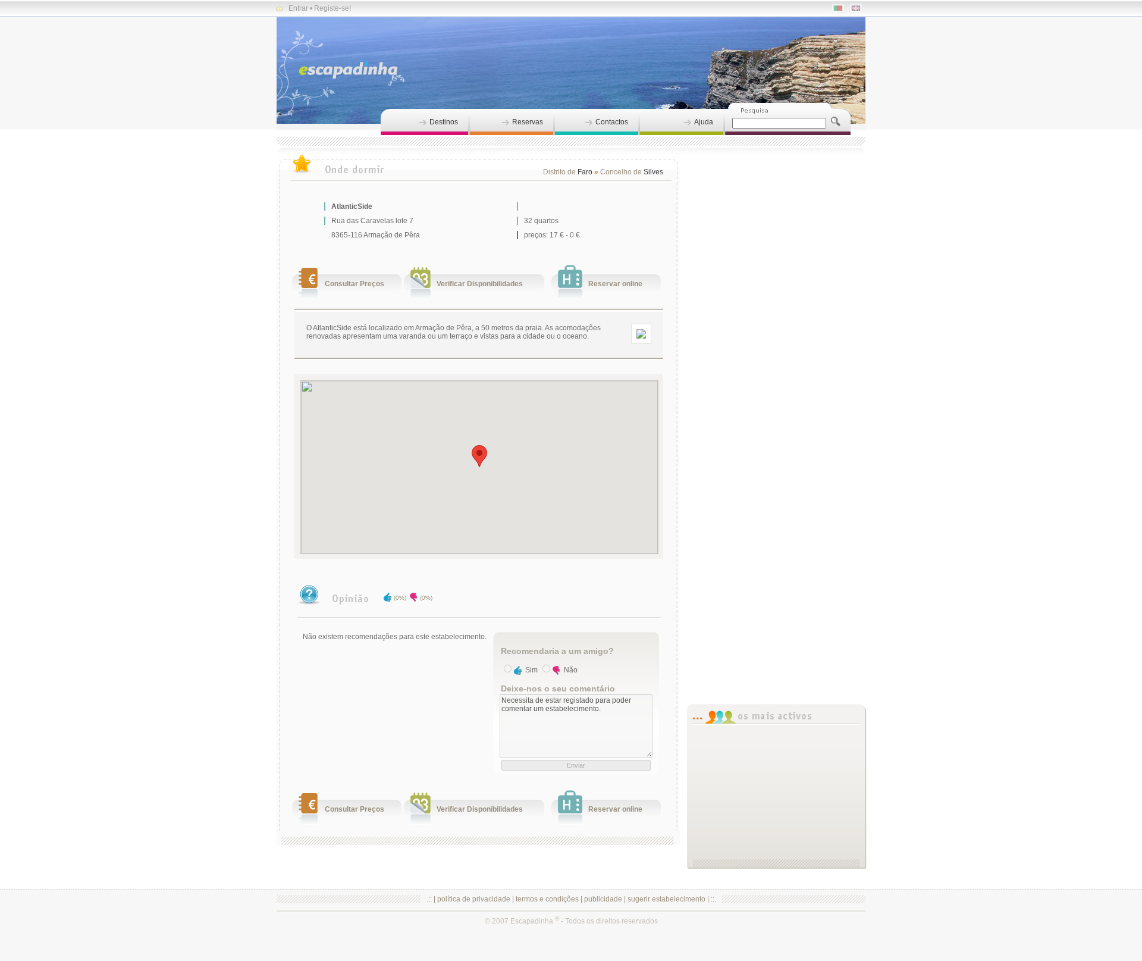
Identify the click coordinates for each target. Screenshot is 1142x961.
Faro (585, 172)
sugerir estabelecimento (666, 899)
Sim (531, 670)
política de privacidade (473, 899)
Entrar (298, 8)
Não (571, 670)
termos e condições (547, 899)
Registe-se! (332, 8)
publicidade (603, 899)
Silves (653, 172)
